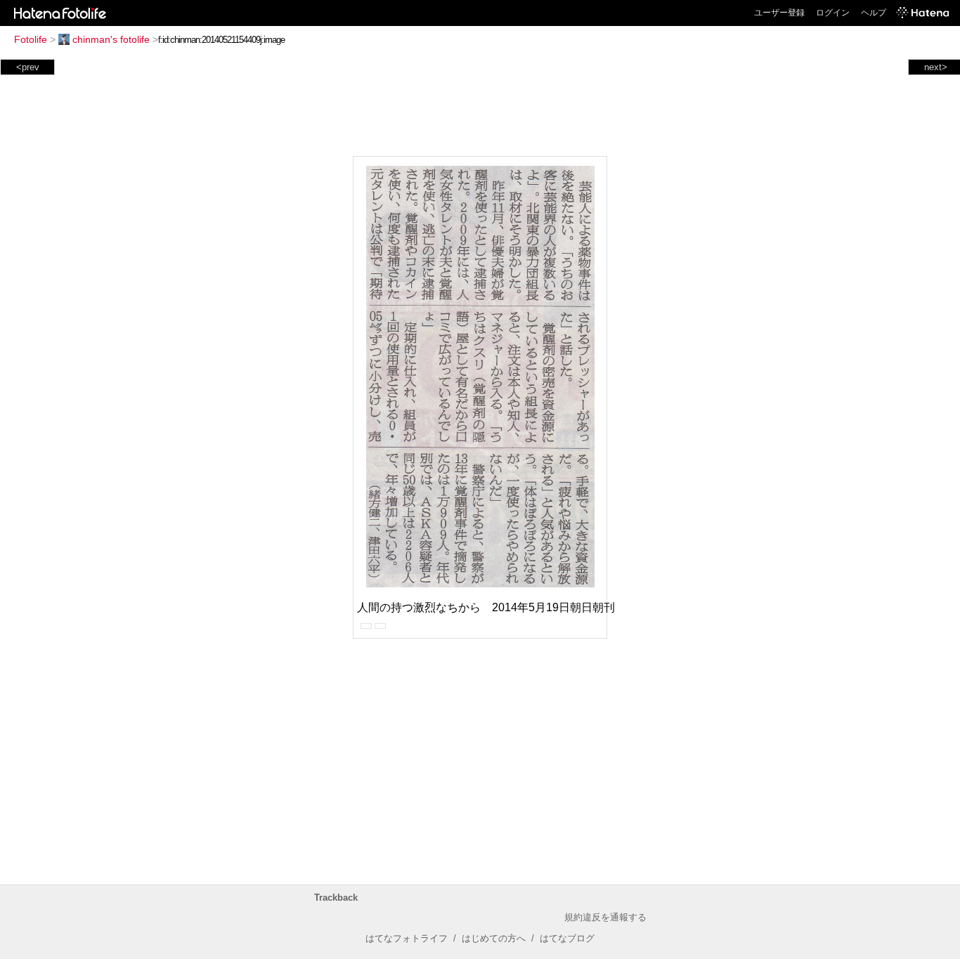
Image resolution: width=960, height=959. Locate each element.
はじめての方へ (494, 938)
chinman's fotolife (111, 39)
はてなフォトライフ (406, 938)
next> (935, 67)
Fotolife (30, 39)
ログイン (833, 13)
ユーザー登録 (779, 13)
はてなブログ (567, 938)
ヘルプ (873, 13)
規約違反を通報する (605, 917)
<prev (27, 67)
